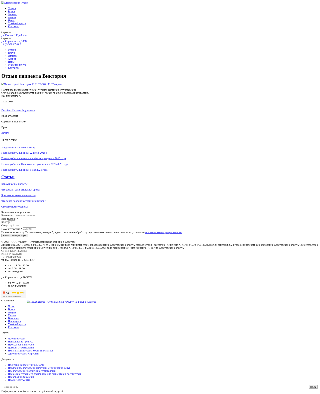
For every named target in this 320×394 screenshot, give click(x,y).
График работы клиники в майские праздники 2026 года (33, 158)
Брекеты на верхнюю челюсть (18, 195)
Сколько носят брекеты (14, 206)
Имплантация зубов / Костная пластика (30, 350)
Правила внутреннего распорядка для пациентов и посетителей (44, 373)
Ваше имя (7, 215)
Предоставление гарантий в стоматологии (32, 370)
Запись (5, 132)
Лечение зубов (16, 338)
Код (4, 222)
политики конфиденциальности (163, 232)
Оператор (7, 225)
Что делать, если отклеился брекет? (21, 189)
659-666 (16, 44)
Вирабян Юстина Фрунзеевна (18, 110)
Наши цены (14, 321)
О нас (11, 306)
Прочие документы (19, 379)
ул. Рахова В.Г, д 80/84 (13, 35)
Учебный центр (17, 23)
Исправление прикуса (20, 341)
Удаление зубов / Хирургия (23, 353)
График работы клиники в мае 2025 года (24, 169)
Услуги (12, 8)
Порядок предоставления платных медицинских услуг (39, 367)
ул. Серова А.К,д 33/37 (14, 41)
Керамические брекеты (14, 183)
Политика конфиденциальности (26, 364)
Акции (12, 17)
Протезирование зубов (21, 344)
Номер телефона (11, 229)
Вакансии (13, 318)
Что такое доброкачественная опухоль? (23, 201)
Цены (11, 20)
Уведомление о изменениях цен (19, 147)
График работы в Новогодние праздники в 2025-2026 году (34, 164)
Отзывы (12, 14)
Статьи (7, 177)
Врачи (11, 11)
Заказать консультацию (14, 235)
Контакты (13, 26)
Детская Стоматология (21, 347)
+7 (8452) (6, 44)
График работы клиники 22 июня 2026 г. (24, 152)
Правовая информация (21, 376)
